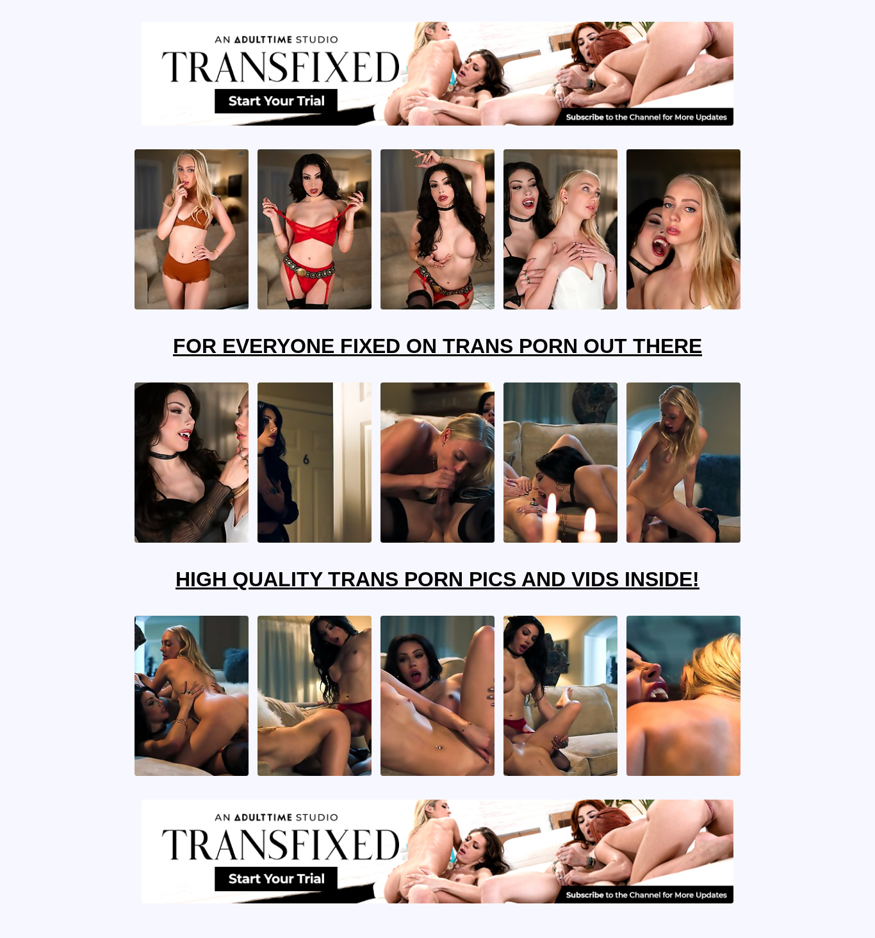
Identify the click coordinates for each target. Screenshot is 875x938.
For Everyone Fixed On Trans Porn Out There (437, 346)
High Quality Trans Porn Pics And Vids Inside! (437, 579)
